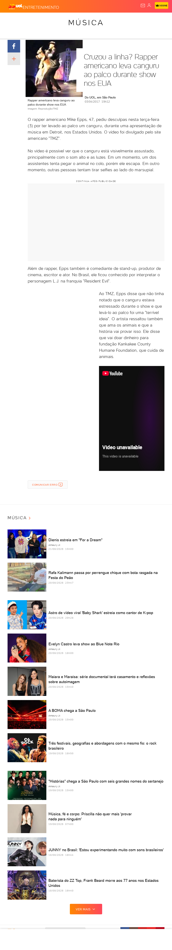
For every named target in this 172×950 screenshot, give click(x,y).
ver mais (83, 909)
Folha (125, 19)
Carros (92, 19)
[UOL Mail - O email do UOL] (142, 5)
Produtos (9, 19)
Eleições (41, 19)
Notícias (58, 19)
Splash (156, 19)
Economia (109, 19)
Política (75, 19)
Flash (26, 19)
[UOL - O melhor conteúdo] (15, 6)
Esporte (140, 19)
